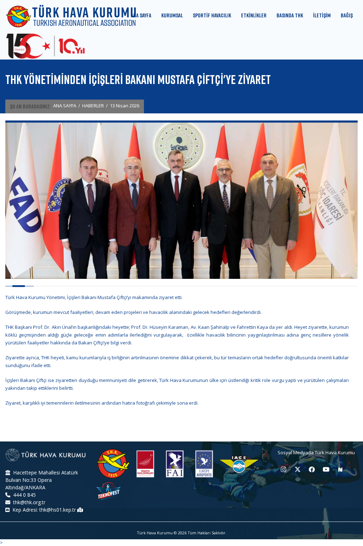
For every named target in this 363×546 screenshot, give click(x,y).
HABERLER (93, 105)
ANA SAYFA (64, 105)
